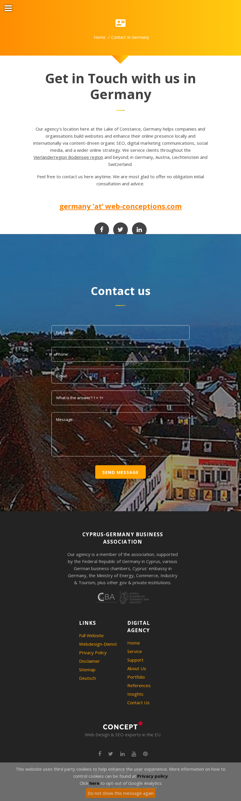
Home (100, 37)
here (94, 783)
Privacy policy (152, 776)
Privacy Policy (93, 652)
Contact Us (138, 702)
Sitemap (87, 669)
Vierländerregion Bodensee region (68, 157)
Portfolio (136, 677)
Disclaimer (89, 661)
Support (135, 660)
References (139, 685)
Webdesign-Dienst (98, 644)
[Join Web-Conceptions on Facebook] (101, 229)
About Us (136, 668)
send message (120, 472)
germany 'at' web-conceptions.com (120, 206)
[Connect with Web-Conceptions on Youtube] (134, 754)
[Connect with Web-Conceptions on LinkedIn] (139, 229)
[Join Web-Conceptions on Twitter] (120, 229)
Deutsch (87, 678)
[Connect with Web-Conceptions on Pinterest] (145, 754)
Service (134, 651)
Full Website (91, 635)
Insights (135, 694)
